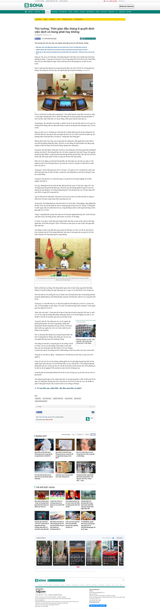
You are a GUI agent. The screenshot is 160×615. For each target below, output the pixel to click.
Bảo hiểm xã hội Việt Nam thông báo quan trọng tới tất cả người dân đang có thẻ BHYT (64, 455)
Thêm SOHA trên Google (50, 38)
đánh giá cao (77, 398)
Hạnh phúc (37, 11)
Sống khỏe (111, 11)
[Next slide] (121, 554)
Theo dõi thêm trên (107, 538)
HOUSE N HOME (40, 1)
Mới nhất (30, 11)
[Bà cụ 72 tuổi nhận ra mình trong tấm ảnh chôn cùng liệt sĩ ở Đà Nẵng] (86, 445)
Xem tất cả (119, 538)
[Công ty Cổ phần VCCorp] (57, 591)
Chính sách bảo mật (94, 602)
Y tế (59, 19)
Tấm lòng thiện (78, 19)
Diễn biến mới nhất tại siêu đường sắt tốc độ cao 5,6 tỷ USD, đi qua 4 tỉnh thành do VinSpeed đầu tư (57, 525)
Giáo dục (52, 19)
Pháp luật (104, 11)
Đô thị (45, 19)
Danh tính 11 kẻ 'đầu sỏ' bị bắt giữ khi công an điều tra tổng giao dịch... (44, 559)
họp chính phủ (68, 398)
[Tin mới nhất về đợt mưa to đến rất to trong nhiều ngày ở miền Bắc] (44, 467)
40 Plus (70, 11)
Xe (116, 11)
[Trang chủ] (33, 6)
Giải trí (97, 11)
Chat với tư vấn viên (98, 605)
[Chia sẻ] (38, 39)
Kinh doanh (55, 11)
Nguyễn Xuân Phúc (58, 398)
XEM (93, 434)
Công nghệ (122, 11)
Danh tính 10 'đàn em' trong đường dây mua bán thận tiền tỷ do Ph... (93, 559)
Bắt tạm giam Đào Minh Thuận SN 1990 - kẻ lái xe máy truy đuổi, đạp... (60, 559)
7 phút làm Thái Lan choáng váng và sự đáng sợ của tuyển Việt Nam (57, 504)
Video (113, 585)
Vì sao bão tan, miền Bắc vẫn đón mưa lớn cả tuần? (59, 388)
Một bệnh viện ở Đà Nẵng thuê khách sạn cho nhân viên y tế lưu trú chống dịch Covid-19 (61, 47)
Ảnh (117, 585)
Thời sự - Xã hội (48, 585)
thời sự (54, 417)
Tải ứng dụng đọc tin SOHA (57, 580)
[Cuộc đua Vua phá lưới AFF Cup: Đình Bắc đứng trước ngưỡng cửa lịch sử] (73, 515)
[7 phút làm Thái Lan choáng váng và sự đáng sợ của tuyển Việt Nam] (57, 495)
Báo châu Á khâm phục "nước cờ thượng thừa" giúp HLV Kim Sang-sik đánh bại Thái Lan (42, 504)
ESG (43, 11)
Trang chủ (40, 585)
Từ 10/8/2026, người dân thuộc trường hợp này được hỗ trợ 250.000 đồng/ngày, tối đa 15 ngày (88, 525)
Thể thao (82, 11)
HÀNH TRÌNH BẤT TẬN (52, 1)
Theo (65, 406)
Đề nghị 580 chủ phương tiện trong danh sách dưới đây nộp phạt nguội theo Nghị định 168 (87, 504)
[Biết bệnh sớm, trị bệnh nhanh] (126, 6)
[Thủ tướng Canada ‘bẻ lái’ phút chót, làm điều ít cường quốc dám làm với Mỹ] (73, 495)
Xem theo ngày (66, 434)
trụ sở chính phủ (47, 398)
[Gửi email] (81, 38)
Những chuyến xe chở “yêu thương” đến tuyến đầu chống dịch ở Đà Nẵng (85, 341)
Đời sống (129, 11)
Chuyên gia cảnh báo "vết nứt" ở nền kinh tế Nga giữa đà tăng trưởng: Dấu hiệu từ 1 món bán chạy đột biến (42, 525)
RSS (121, 585)
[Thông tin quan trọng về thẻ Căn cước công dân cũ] (65, 467)
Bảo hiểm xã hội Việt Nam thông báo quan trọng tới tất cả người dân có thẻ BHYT (43, 454)
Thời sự (48, 11)
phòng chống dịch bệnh (41, 401)
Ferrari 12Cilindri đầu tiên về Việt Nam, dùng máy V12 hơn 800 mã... (110, 559)
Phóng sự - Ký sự (67, 19)
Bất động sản (63, 11)
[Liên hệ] (93, 412)
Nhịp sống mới (90, 11)
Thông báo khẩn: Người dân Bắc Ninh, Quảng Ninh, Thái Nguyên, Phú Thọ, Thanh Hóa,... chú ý (85, 477)
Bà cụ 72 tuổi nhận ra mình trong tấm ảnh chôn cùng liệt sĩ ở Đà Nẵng (85, 454)
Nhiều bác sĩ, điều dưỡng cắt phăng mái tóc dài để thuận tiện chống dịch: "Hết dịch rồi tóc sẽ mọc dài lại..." (65, 52)
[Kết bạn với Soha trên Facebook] (88, 419)
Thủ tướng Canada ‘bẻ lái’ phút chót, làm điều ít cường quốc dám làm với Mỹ (73, 504)
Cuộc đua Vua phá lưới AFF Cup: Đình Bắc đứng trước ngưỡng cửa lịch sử (72, 524)
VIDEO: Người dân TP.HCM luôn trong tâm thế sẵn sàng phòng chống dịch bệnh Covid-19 (62, 49)
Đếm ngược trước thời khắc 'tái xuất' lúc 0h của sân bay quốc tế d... (77, 559)
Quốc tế (76, 11)
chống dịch (86, 70)
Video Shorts (41, 538)
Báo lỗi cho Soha (90, 38)
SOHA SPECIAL (64, 1)
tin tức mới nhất (43, 417)
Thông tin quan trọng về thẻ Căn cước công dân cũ (64, 476)
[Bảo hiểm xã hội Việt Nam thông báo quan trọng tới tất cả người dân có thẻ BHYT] (44, 445)
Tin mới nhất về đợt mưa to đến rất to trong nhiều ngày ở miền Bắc (44, 476)
